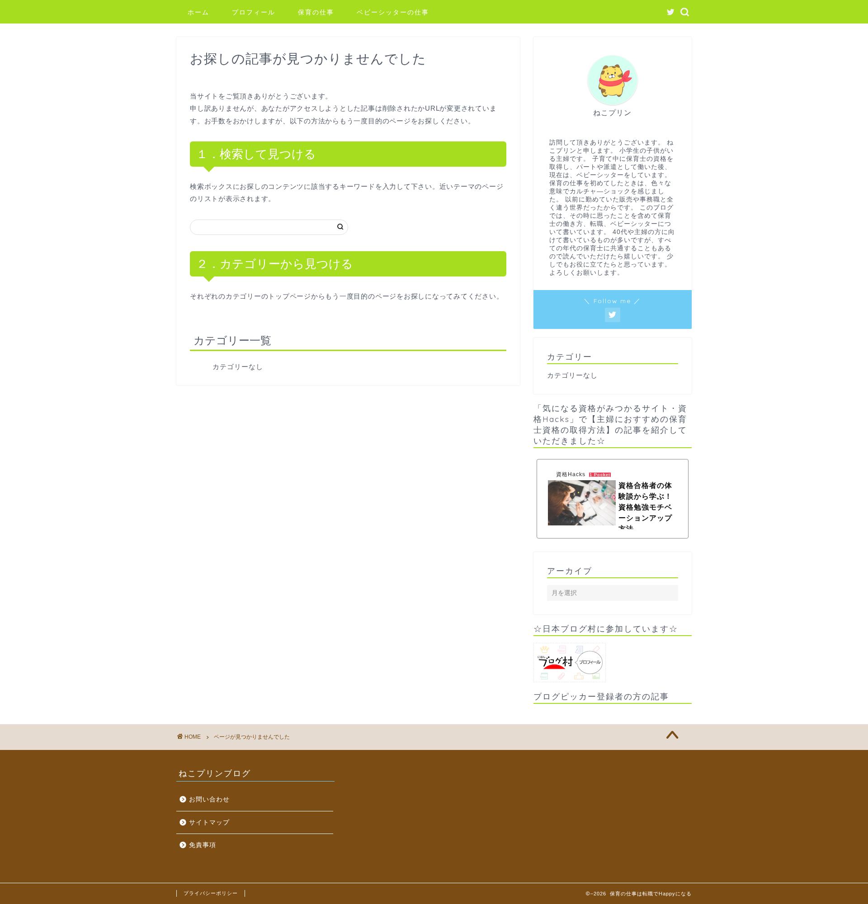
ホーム (198, 12)
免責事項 (202, 845)
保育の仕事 (316, 12)
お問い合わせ (209, 799)
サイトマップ (209, 822)
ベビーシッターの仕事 (393, 12)
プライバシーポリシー (211, 893)
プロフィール (253, 12)
